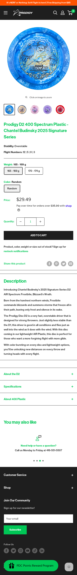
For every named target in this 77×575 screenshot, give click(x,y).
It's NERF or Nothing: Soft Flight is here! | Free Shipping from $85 (38, 2)
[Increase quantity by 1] (40, 222)
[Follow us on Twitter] (13, 550)
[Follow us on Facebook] (6, 550)
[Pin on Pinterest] (56, 263)
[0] (70, 12)
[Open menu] (5, 12)
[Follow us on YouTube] (27, 550)
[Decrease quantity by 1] (20, 222)
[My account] (62, 13)
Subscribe (15, 529)
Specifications (12, 386)
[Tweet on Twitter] (63, 263)
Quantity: (9, 221)
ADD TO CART (38, 235)
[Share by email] (70, 263)
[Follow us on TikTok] (34, 550)
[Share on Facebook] (49, 263)
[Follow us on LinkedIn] (41, 550)
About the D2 (12, 374)
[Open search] (55, 13)
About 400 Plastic (15, 399)
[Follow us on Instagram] (20, 550)
